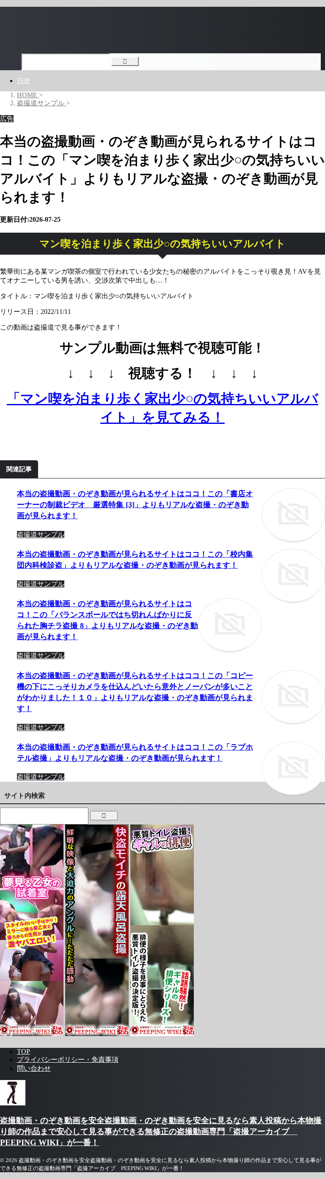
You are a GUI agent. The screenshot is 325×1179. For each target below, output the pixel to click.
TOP (23, 80)
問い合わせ (34, 1068)
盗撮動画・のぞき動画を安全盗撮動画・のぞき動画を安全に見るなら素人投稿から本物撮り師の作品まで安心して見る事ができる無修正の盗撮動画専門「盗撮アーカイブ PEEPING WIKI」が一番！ (161, 1131)
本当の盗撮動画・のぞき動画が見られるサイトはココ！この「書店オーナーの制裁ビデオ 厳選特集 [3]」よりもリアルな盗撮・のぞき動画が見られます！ (135, 504)
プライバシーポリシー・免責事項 (67, 1059)
